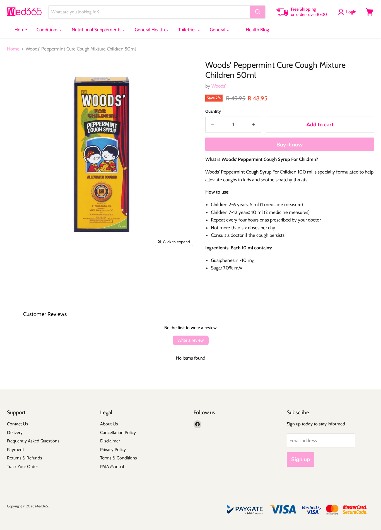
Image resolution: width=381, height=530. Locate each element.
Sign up (300, 459)
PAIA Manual (112, 466)
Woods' (218, 86)
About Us (109, 424)
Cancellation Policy (118, 432)
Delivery (15, 432)
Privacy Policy (113, 449)
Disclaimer (110, 441)
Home (13, 49)
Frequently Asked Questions (33, 441)
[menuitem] (17, 29)
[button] (348, 12)
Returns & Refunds (24, 458)
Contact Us (17, 424)
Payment (15, 449)
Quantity (213, 111)
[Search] (257, 12)
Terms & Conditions (118, 458)
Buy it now (289, 144)
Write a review (190, 340)
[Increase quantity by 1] (253, 125)
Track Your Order (22, 466)
